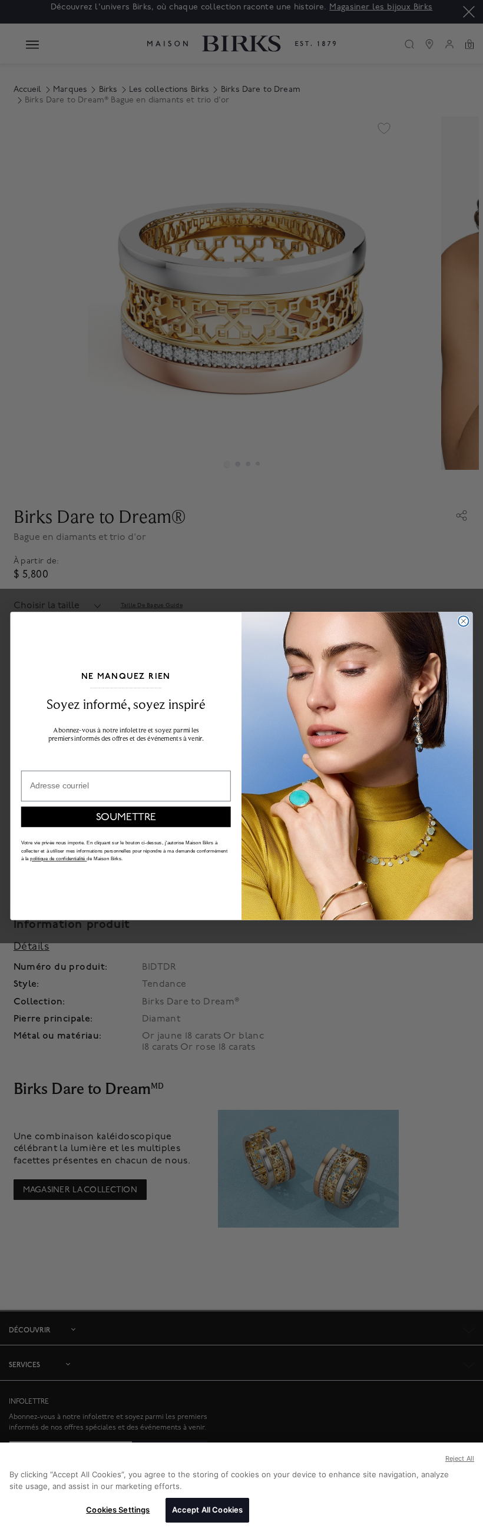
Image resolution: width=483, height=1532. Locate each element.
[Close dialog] (463, 621)
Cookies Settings (118, 1509)
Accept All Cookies (207, 1509)
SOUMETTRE (126, 817)
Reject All (459, 1458)
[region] (241, 1487)
